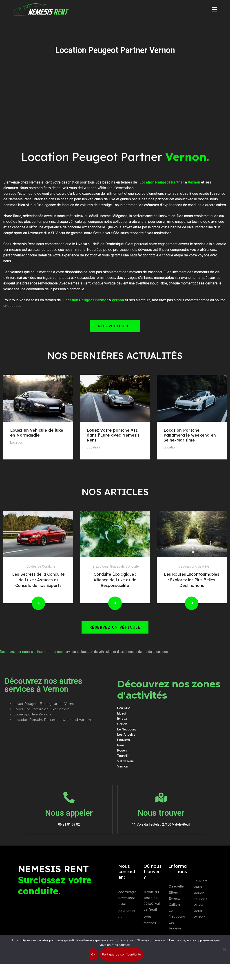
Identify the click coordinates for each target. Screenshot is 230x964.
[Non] (224, 949)
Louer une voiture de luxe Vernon (41, 709)
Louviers (201, 881)
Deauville (176, 886)
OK (93, 954)
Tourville (201, 899)
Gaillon (174, 905)
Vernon (200, 917)
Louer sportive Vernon (32, 714)
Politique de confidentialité (121, 954)
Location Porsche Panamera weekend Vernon (52, 719)
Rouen (199, 893)
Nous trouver (161, 813)
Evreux (174, 898)
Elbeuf (174, 892)
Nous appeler (69, 813)
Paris (198, 887)
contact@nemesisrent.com (127, 898)
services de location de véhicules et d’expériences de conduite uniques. (116, 652)
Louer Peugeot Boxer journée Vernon (45, 704)
